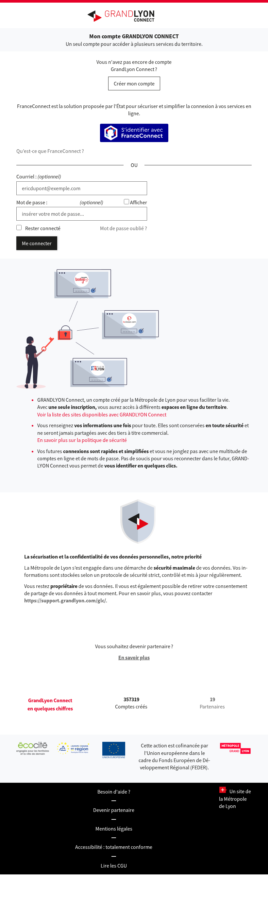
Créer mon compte (134, 83)
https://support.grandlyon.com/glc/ (65, 600)
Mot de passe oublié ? (123, 228)
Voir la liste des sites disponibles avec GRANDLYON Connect (101, 414)
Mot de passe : (31, 202)
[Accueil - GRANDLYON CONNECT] (124, 16)
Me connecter (37, 243)
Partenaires (212, 703)
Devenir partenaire (113, 810)
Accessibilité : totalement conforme (113, 847)
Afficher (138, 202)
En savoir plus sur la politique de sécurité (82, 440)
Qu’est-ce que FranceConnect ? (50, 151)
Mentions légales (113, 828)
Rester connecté (42, 228)
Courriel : (26, 176)
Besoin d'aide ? (113, 791)
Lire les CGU (114, 865)
